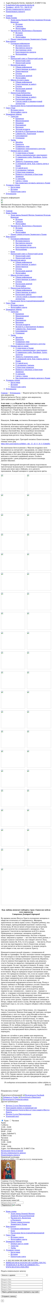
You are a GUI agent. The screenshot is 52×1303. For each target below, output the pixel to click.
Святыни (19, 26)
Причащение (20, 125)
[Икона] (8, 1179)
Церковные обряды (14, 114)
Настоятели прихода (23, 48)
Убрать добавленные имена (12, 1292)
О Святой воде (21, 168)
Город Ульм (10, 108)
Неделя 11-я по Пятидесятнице (18, 1114)
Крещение (19, 119)
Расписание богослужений (12, 1151)
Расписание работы (23, 99)
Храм (6, 1121)
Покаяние (19, 123)
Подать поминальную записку (13, 1153)
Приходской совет (22, 61)
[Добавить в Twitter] (10, 1097)
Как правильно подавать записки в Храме (32, 183)
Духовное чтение (13, 185)
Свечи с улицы (21, 181)
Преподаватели (21, 71)
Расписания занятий (23, 76)
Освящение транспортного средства (30, 149)
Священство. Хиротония (25, 134)
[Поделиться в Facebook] (33, 1095)
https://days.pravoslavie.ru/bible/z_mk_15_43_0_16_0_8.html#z (25, 444)
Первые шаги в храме (20, 151)
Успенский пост (12, 1116)
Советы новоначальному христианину (31, 155)
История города (17, 110)
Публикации (11, 194)
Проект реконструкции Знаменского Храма (29, 39)
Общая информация (23, 67)
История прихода (22, 46)
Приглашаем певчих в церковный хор (21, 1108)
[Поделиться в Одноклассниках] (14, 1099)
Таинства (14, 116)
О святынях (20, 179)
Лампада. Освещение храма (26, 161)
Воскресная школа (18, 65)
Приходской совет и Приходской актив (27, 58)
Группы (18, 73)
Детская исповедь (22, 129)
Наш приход (11, 41)
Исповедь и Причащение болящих (29, 131)
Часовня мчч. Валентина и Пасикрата (26, 31)
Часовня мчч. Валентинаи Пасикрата (21, 1219)
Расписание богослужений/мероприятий (27, 106)
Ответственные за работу (25, 69)
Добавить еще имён (31, 1292)
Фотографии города (19, 112)
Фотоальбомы (21, 54)
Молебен (19, 142)
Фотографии (20, 28)
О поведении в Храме (24, 153)
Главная (9, 16)
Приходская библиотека (20, 93)
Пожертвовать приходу (10, 1155)
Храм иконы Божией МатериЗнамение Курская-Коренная (23, 1215)
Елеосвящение (21, 136)
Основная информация (20, 43)
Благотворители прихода (25, 52)
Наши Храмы (11, 18)
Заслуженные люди (23, 50)
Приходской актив (23, 63)
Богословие (15, 187)
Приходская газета (18, 191)
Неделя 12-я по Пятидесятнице (18, 1106)
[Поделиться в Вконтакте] (30, 1097)
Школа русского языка (20, 80)
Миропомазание (22, 121)
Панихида (19, 144)
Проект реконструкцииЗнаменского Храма (20, 1223)
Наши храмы (11, 1211)
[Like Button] (2, 1093)
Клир (13, 56)
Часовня (15, 1121)
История (18, 24)
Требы (13, 140)
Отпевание (20, 138)
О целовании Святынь (24, 170)
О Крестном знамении (24, 172)
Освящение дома (22, 146)
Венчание (19, 127)
